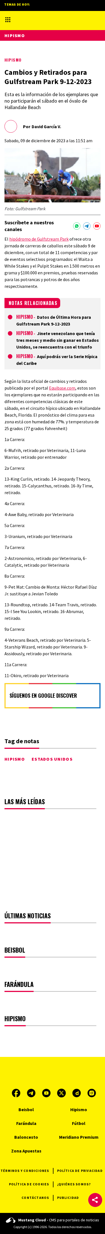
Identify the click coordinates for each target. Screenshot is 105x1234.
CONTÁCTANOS (35, 1197)
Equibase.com (62, 388)
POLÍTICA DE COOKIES (29, 1184)
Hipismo (13, 60)
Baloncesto (26, 1137)
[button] (95, 1200)
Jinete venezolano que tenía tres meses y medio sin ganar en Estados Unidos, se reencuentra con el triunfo (57, 340)
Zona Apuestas (26, 1151)
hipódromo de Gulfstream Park (39, 239)
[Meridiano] (44, 20)
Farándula (26, 1123)
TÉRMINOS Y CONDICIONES (25, 1171)
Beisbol (26, 1109)
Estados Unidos (52, 759)
